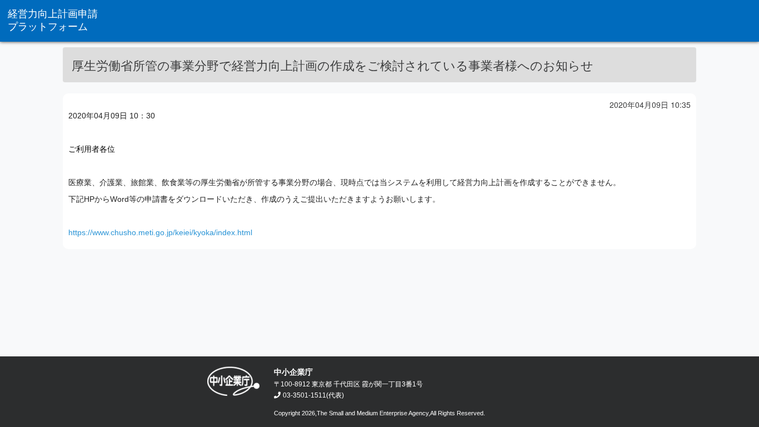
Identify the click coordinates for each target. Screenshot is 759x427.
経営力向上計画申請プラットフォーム (53, 20)
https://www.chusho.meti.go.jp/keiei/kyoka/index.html (160, 232)
